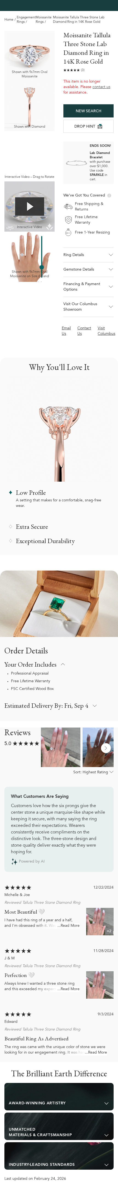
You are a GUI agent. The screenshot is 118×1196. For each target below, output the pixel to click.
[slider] (42, 267)
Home (8, 19)
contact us (101, 87)
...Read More (68, 926)
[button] (88, 255)
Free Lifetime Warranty (30, 681)
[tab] (59, 1096)
